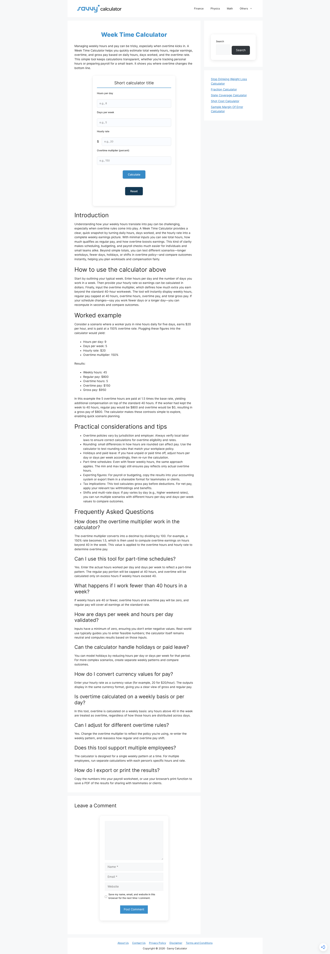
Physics (215, 8)
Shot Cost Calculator (225, 101)
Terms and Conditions (199, 943)
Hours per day (105, 93)
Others (244, 8)
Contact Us (139, 943)
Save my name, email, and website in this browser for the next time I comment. (131, 896)
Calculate (134, 174)
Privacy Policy (157, 943)
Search (220, 41)
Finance (199, 8)
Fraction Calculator (224, 89)
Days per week (105, 112)
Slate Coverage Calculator (229, 95)
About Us (123, 943)
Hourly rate (103, 131)
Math (230, 8)
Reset (134, 191)
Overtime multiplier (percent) (113, 150)
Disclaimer (175, 943)
